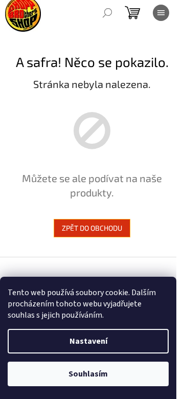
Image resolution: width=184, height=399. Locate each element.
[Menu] (161, 13)
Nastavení (88, 341)
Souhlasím (88, 374)
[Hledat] (107, 13)
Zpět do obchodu (92, 228)
